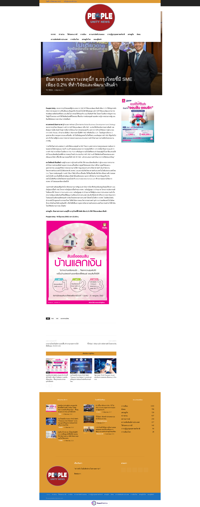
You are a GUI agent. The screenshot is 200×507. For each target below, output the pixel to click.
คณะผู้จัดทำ (98, 39)
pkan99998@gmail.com (90, 473)
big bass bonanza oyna (92, 447)
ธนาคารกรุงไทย (65, 318)
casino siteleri (111, 444)
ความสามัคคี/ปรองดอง (96, 34)
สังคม (139, 34)
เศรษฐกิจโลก (86, 39)
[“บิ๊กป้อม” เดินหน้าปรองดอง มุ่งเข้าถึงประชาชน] (89, 419)
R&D (52, 318)
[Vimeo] (140, 470)
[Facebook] (79, 101)
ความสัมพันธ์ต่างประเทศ (59, 39)
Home (53, 34)
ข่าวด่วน (61, 34)
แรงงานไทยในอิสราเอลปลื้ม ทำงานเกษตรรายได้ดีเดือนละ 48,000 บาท (62, 345)
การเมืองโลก (74, 39)
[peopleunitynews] (100, 17)
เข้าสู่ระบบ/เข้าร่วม (70, 1)
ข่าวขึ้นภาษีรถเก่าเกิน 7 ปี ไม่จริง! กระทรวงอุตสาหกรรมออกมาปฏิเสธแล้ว (105, 407)
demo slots (111, 441)
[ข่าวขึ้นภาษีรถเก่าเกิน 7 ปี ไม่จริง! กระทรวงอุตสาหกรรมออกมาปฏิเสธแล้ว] (89, 408)
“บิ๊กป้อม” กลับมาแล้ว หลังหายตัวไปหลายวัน (101, 344)
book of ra (104, 447)
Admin (51, 90)
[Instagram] (129, 470)
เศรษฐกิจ (131, 34)
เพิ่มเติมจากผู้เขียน (88, 353)
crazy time (98, 449)
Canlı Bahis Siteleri (90, 441)
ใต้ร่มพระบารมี (72, 34)
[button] (153, 34)
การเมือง (83, 34)
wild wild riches (108, 449)
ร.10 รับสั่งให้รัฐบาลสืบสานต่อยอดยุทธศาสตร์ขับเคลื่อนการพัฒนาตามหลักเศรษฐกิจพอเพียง (106, 429)
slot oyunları (102, 441)
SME (57, 318)
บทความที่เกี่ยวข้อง (74, 353)
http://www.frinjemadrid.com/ (95, 444)
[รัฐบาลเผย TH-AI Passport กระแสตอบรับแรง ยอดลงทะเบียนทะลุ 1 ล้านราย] (105, 365)
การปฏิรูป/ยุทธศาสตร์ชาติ (116, 34)
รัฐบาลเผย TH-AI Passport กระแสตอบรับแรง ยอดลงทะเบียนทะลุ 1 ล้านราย (105, 377)
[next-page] (50, 386)
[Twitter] (83, 101)
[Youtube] (146, 470)
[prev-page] (47, 386)
